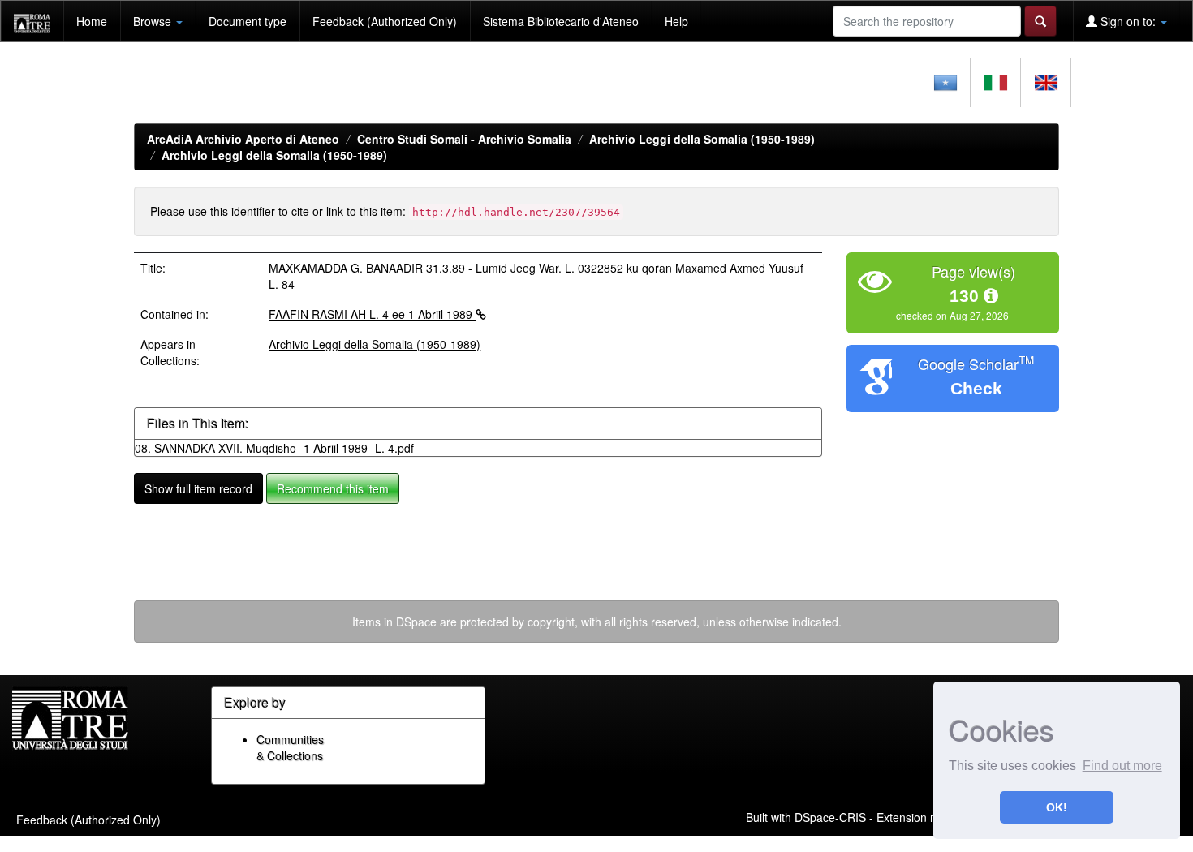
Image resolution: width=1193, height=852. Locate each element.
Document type (247, 21)
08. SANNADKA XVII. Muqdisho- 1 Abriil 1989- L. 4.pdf (274, 448)
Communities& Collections (290, 747)
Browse (153, 21)
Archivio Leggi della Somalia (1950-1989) (702, 139)
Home (91, 21)
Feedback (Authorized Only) (384, 21)
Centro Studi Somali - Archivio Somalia (464, 139)
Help (676, 21)
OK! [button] (1056, 807)
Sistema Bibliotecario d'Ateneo (561, 21)
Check (976, 388)
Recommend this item (333, 488)
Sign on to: (1128, 21)
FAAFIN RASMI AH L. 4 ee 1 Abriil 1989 (372, 314)
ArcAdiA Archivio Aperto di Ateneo (243, 139)
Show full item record (198, 488)
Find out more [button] (1122, 765)
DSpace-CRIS (830, 816)
